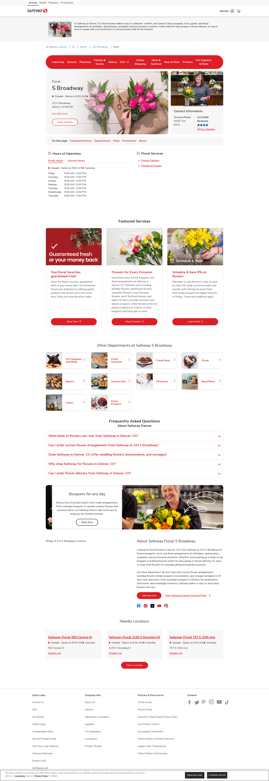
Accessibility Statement (150, 731)
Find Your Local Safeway (45, 746)
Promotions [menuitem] (129, 141)
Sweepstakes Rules (42, 731)
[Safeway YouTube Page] (219, 703)
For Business (67, 2)
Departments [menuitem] (102, 141)
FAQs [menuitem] (116, 141)
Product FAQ (39, 760)
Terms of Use (145, 702)
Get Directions (60, 113)
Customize (20, 776)
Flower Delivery (150, 160)
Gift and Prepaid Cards (44, 738)
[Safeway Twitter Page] (197, 703)
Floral (210, 360)
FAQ (34, 709)
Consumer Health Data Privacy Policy (158, 716)
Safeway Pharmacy (42, 753)
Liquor (74, 402)
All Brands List (40, 768)
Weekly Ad (54, 653)
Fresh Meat (165, 360)
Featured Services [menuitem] (81, 141)
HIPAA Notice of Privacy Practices (156, 738)
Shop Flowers (65, 122)
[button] (227, 11)
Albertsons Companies (97, 716)
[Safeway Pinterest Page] (204, 703)
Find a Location (137, 665)
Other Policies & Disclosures (153, 753)
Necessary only (194, 775)
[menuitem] (58, 62)
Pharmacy (53, 2)
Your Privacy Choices (148, 724)
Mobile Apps (39, 724)
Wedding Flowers (151, 166)
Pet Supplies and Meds (74, 360)
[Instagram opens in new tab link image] (211, 703)
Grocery (33, 2)
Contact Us (38, 702)
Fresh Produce (120, 402)
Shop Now (82, 321)
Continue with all (217, 775)
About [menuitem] (142, 141)
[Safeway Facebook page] (190, 703)
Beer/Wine (210, 381)
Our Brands (38, 716)
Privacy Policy (145, 709)
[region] (134, 775)
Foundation (91, 738)
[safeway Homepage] (37, 11)
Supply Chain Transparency (152, 746)
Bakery (74, 381)
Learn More (203, 321)
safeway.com (151, 595)
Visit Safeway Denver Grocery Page (187, 596)
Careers (89, 709)
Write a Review (206, 129)
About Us (90, 702)
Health (43, 2)
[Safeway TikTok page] (227, 703)
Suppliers (90, 724)
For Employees (93, 731)
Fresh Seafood (120, 360)
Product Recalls (93, 746)
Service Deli (120, 381)
